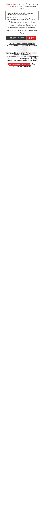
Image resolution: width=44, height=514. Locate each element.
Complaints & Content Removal (19, 64)
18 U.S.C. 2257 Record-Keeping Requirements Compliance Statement (22, 45)
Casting (16, 55)
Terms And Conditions (15, 53)
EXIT (31, 38)
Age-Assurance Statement (24, 65)
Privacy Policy (31, 53)
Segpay (34, 58)
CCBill (20, 58)
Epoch (26, 58)
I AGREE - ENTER (16, 38)
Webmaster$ (26, 55)
